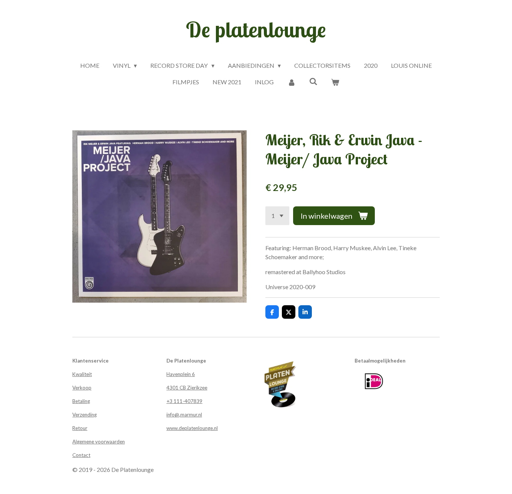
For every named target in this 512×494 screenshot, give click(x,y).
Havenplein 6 (180, 374)
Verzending (84, 415)
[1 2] (277, 215)
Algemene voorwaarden (98, 442)
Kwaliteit (82, 374)
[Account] (291, 82)
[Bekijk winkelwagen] (335, 82)
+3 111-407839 (184, 401)
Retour (79, 428)
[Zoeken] (313, 81)
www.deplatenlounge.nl (192, 428)
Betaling (81, 401)
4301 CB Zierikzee (186, 388)
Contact (81, 455)
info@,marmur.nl (184, 415)
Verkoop (81, 388)
